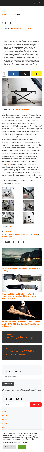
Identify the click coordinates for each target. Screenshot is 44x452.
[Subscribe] (36, 73)
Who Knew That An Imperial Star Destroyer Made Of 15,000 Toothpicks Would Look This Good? (21, 324)
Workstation (7, 236)
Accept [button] (22, 447)
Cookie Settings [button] (10, 447)
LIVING (10, 232)
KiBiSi (10, 164)
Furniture (11, 234)
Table (36, 234)
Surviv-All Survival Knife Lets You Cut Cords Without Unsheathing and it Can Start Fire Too (19, 296)
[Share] (13, 73)
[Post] (25, 73)
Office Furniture (27, 234)
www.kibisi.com (22, 110)
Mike (29, 28)
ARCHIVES (6, 419)
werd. (11, 226)
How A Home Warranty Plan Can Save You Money (21, 269)
